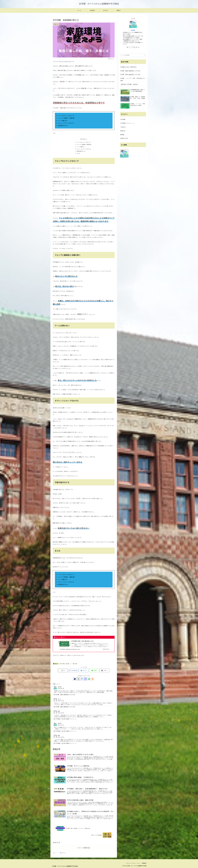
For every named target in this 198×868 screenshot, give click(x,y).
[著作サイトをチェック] (74, 678)
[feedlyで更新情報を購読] (89, 678)
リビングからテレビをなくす (84, 142)
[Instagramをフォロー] (85, 678)
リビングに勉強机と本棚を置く (84, 144)
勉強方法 (56, 663)
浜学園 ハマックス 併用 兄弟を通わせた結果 (132, 79)
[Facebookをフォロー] (81, 678)
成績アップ (69, 663)
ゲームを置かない (81, 146)
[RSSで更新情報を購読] (92, 678)
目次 (81, 139)
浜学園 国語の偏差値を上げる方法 (130, 71)
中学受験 (63, 663)
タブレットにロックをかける (84, 149)
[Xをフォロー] (78, 678)
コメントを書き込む (83, 848)
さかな (133, 30)
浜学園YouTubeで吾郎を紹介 (128, 67)
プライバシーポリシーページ (133, 863)
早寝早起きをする (81, 151)
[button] (104, 670)
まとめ (78, 153)
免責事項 (144, 863)
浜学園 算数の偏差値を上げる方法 (130, 74)
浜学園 (75, 663)
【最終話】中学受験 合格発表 (129, 84)
